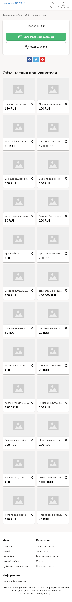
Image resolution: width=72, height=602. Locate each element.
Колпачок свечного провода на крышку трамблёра (54, 328)
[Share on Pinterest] (42, 59)
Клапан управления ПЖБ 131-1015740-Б (20, 403)
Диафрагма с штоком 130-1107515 (54, 104)
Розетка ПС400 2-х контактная (54, 403)
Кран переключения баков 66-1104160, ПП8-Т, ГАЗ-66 (54, 253)
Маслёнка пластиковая (51, 440)
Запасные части (45, 546)
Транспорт (42, 551)
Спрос (39, 561)
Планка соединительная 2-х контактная (54, 515)
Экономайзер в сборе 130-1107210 (20, 440)
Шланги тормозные (15, 104)
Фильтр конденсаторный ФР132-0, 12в (54, 477)
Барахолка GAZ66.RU (14, 3)
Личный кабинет (12, 561)
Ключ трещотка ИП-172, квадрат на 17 (20, 365)
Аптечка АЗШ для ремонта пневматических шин (54, 216)
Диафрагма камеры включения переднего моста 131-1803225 (20, 328)
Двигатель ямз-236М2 (51, 290)
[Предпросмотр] (31, 104)
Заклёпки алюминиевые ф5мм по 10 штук (54, 365)
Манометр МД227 (14, 477)
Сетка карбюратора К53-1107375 (20, 216)
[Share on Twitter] (36, 59)
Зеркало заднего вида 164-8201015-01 (54, 178)
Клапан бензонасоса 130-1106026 (20, 141)
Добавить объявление (16, 566)
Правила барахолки (14, 581)
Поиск (6, 551)
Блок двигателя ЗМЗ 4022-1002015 (54, 141)
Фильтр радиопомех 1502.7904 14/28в (20, 515)
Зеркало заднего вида (17, 178)
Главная (7, 546)
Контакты (8, 556)
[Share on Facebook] (29, 59)
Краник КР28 (12, 253)
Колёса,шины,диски (47, 556)
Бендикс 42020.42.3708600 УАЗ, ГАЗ (20, 290)
